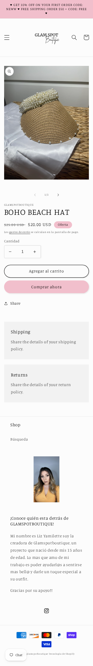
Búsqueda (19, 439)
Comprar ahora (46, 286)
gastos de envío (19, 232)
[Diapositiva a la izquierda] (35, 195)
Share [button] (15, 303)
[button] (7, 37)
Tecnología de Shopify (61, 653)
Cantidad (11, 241)
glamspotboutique (37, 653)
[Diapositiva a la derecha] (58, 195)
